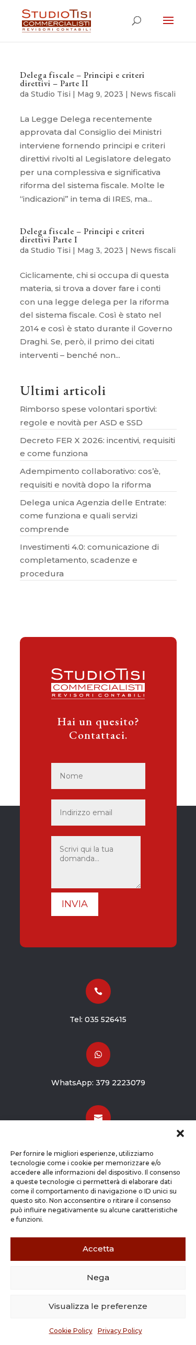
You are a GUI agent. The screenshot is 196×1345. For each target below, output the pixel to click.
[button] (180, 1133)
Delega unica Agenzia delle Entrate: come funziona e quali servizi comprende (93, 515)
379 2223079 (120, 1082)
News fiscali (153, 94)
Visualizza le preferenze (98, 1306)
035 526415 (105, 1019)
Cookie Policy (71, 1331)
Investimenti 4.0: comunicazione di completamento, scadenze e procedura (89, 560)
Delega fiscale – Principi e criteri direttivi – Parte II (82, 79)
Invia (75, 904)
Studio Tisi (51, 94)
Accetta (98, 1249)
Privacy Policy (120, 1331)
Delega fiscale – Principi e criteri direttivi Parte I (82, 235)
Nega (98, 1277)
